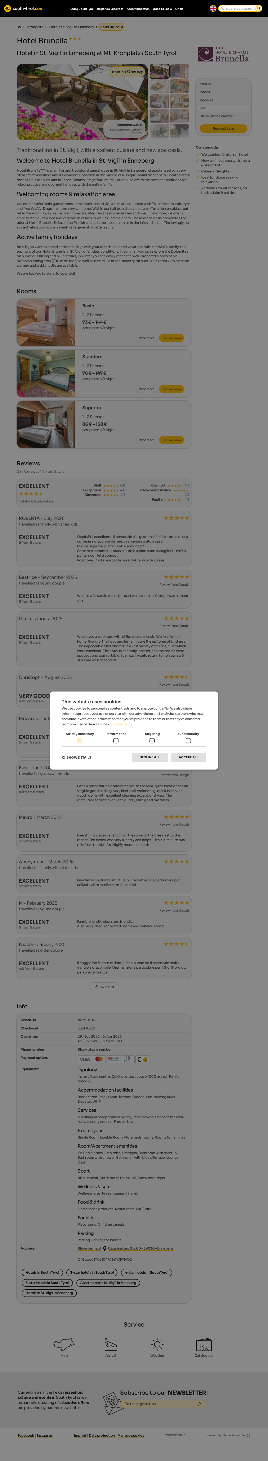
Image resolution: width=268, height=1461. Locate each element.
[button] (76, 757)
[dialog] (134, 730)
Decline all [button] (150, 757)
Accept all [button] (188, 757)
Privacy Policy (121, 724)
